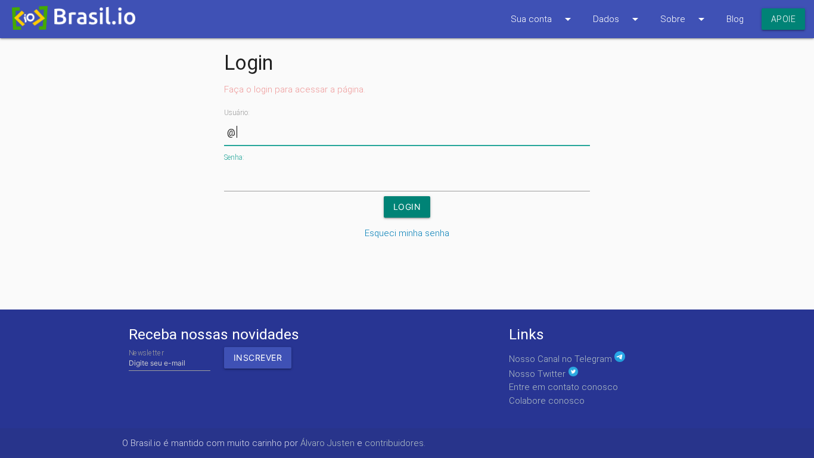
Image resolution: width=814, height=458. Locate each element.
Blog (735, 19)
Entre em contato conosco (563, 387)
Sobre (684, 19)
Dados (617, 19)
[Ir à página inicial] (67, 21)
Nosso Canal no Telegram (561, 359)
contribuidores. (395, 443)
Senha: (234, 157)
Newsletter (146, 352)
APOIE (783, 19)
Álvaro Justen (327, 443)
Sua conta (543, 19)
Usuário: (237, 113)
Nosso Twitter (538, 374)
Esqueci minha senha (407, 233)
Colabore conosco (547, 400)
